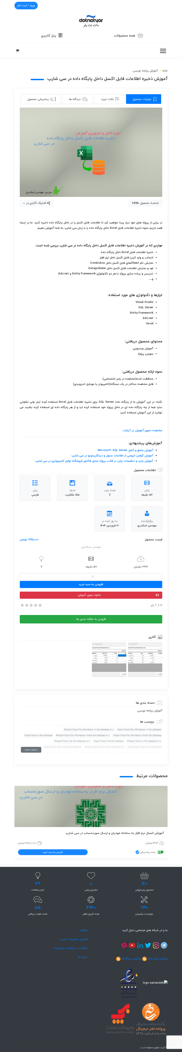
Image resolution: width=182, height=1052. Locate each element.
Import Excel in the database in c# (144, 741)
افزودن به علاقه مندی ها (91, 619)
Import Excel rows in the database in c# (104, 747)
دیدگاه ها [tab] (74, 99)
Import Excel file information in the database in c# (89, 729)
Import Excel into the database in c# (72, 741)
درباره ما (83, 957)
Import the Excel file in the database (96, 753)
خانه (165, 71)
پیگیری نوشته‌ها (158, 959)
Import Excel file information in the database (139, 729)
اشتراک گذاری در (35, 203)
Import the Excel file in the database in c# (54, 753)
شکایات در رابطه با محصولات (70, 948)
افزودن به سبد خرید (91, 584)
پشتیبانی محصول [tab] (38, 99)
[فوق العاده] (40, 605)
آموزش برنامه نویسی (145, 71)
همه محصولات (124, 35)
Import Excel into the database (109, 741)
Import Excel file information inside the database (137, 735)
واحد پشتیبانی (147, 852)
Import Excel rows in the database (144, 747)
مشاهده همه (31, 750)
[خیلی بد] (22, 605)
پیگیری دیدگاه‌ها (131, 959)
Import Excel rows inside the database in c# (139, 753)
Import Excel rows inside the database (62, 747)
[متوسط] (31, 605)
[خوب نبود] (26, 605)
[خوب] (35, 605)
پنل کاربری (48, 35)
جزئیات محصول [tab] (142, 99)
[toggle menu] (163, 51)
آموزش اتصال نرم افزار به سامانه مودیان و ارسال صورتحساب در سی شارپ (115, 833)
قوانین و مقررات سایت (74, 939)
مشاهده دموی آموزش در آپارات (142, 431)
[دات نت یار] (91, 20)
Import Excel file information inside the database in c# (83, 735)
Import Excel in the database (38, 735)
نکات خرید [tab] (107, 99)
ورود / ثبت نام (26, 6)
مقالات (83, 930)
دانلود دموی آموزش (89, 595)
